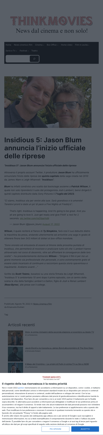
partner (21, 388)
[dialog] (51, 404)
